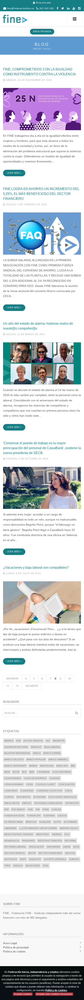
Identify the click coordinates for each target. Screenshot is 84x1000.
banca (37, 753)
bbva (7, 772)
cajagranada (12, 778)
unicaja (18, 865)
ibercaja (31, 822)
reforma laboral (15, 847)
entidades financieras (48, 803)
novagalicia (11, 840)
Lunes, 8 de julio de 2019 (23, 573)
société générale (55, 859)
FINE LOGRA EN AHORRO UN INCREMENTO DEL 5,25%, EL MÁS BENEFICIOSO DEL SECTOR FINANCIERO (41, 193)
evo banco (18, 809)
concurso (11, 790)
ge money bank (13, 822)
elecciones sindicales (62, 797)
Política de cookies (14, 951)
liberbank (10, 828)
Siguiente (31, 686)
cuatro (9, 797)
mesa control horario (18, 834)
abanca (8, 740)
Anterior (12, 678)
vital (46, 865)
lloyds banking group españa (38, 828)
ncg (67, 834)
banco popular (36, 759)
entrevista (72, 803)
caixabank (43, 772)
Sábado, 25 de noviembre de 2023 (28, 80)
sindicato (35, 859)
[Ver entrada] (42, 108)
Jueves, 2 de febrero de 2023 (26, 204)
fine (30, 809)
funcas (56, 809)
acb (18, 740)
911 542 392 (46, 8)
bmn (31, 772)
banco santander (15, 766)
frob (45, 809)
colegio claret (45, 784)
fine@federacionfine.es (20, 8)
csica (68, 790)
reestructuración (50, 840)
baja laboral (52, 747)
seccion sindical (14, 853)
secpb (31, 853)
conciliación (66, 784)
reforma (70, 840)
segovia (70, 853)
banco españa (52, 753)
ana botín (59, 740)
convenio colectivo (49, 790)
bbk (73, 766)
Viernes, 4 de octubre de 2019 (26, 458)
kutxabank (70, 822)
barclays (62, 766)
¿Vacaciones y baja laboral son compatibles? (36, 567)
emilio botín (11, 803)
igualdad (45, 822)
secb (76, 847)
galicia (62, 815)
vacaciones (32, 865)
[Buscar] (76, 713)
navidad (57, 834)
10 (69, 678)
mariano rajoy (69, 828)
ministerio (42, 834)
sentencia (10, 859)
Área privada (43, 2)
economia (39, 797)
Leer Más (13, 173)
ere (6, 809)
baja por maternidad (17, 753)
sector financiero (50, 853)
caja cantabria (61, 772)
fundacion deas (14, 815)
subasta (74, 859)
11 (7, 686)
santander (53, 847)
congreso (27, 790)
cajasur (54, 778)
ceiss (29, 784)
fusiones (49, 815)
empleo (26, 803)
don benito (24, 797)
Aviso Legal (10, 943)
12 (17, 686)
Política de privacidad (16, 947)
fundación (34, 815)
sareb (66, 847)
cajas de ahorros (35, 778)
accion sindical (33, 740)
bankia (33, 766)
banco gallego (14, 759)
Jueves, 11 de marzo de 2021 (25, 334)
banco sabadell (58, 759)
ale (48, 740)
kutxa (57, 822)
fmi (38, 809)
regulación (36, 847)
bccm (16, 772)
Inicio (37, 49)
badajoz (36, 747)
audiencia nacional (16, 747)
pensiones (28, 840)
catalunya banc (13, 784)
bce (24, 772)
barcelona (47, 766)
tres (7, 865)
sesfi (23, 859)
